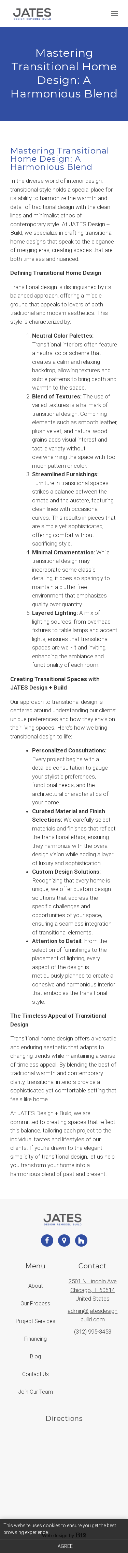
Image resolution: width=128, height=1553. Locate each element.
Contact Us (35, 1374)
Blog (35, 1356)
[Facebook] (47, 1240)
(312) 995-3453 (92, 1331)
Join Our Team (35, 1392)
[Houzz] (81, 1240)
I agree (64, 1546)
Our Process (35, 1303)
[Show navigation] (113, 13)
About (35, 1286)
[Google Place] (64, 1240)
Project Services (35, 1321)
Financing (35, 1339)
